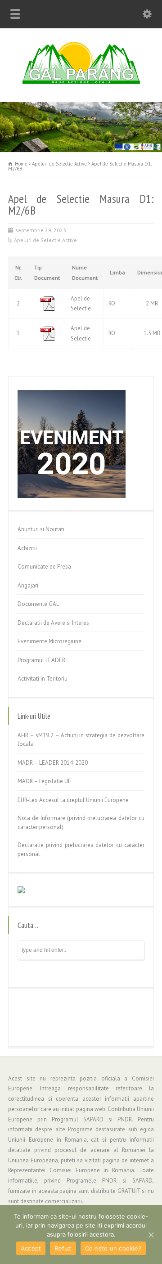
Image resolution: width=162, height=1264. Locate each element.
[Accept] (150, 1234)
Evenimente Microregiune (49, 641)
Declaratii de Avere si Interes (53, 623)
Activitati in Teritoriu (43, 678)
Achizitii (27, 548)
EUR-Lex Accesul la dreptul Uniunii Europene (73, 800)
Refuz (62, 1248)
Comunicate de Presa (44, 566)
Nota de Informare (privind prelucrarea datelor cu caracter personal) (81, 822)
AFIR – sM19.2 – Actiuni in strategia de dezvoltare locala (81, 739)
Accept (31, 1248)
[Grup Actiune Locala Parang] (81, 82)
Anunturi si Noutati (41, 529)
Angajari (28, 585)
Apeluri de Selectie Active (45, 240)
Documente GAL (38, 604)
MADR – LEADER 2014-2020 (53, 762)
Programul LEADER (41, 660)
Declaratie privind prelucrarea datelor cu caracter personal (81, 849)
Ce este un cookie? (113, 1248)
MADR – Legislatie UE (44, 781)
